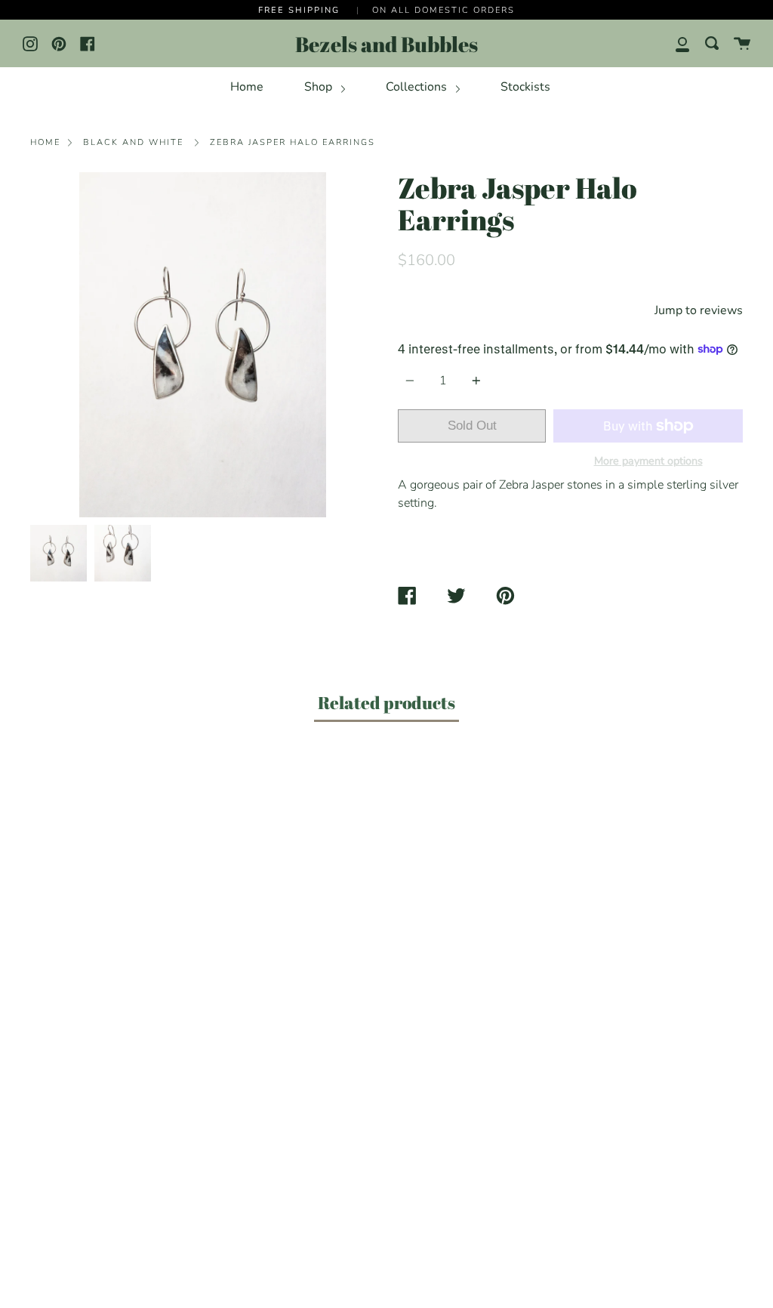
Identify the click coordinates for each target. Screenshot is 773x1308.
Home (246, 87)
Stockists (525, 87)
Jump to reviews (698, 310)
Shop (319, 87)
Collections (418, 87)
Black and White (133, 142)
